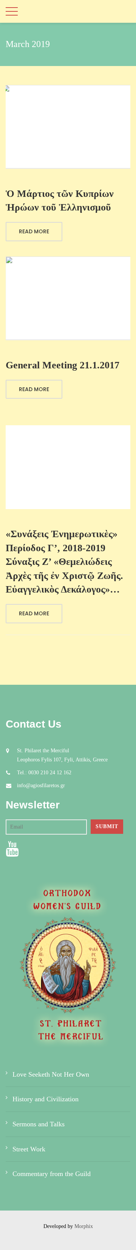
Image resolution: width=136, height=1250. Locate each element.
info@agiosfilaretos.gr (41, 785)
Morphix (83, 1226)
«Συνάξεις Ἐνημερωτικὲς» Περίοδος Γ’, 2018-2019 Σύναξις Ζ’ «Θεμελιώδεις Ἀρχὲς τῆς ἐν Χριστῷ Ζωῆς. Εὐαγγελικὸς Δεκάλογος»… (64, 561)
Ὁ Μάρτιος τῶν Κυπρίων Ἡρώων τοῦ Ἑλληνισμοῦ (60, 200)
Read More (34, 231)
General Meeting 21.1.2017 (62, 365)
